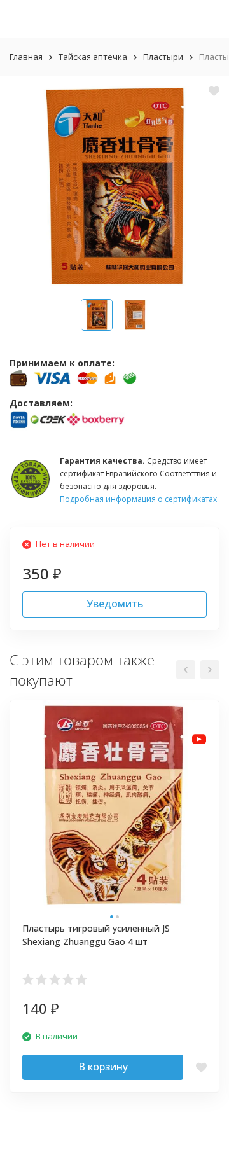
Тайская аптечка (93, 56)
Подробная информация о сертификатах (138, 499)
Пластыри (163, 56)
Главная (26, 56)
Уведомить (115, 604)
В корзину (103, 1067)
